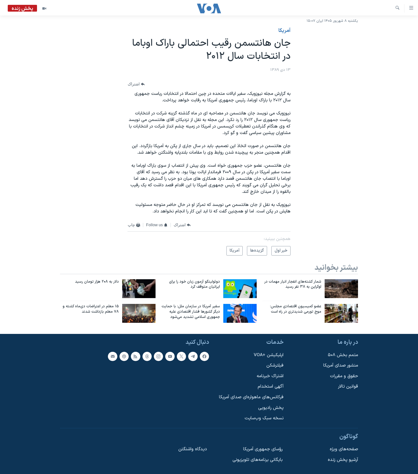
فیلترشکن (275, 365)
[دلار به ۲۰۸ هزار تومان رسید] (139, 288)
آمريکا (284, 31)
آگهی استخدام (271, 386)
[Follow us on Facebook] (204, 356)
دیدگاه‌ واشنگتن (192, 449)
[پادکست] (124, 356)
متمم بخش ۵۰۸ (343, 355)
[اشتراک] (112, 356)
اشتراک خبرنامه (270, 376)
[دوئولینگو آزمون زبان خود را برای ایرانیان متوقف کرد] (240, 288)
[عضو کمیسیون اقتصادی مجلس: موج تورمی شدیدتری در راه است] (341, 313)
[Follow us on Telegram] (192, 356)
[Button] (136, 84)
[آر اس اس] (135, 356)
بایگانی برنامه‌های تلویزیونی (257, 460)
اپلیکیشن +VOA (269, 355)
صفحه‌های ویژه (344, 449)
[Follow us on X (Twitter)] (181, 356)
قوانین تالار (348, 386)
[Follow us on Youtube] (169, 356)
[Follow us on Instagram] (158, 356)
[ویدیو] (44, 8)
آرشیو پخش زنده (343, 460)
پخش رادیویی (271, 408)
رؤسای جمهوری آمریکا (263, 449)
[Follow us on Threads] (147, 356)
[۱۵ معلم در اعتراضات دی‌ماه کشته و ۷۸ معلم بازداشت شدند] (139, 313)
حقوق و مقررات (344, 376)
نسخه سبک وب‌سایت (264, 418)
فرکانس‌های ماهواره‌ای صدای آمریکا (251, 397)
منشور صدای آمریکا (340, 365)
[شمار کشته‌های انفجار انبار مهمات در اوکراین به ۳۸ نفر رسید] (341, 288)
